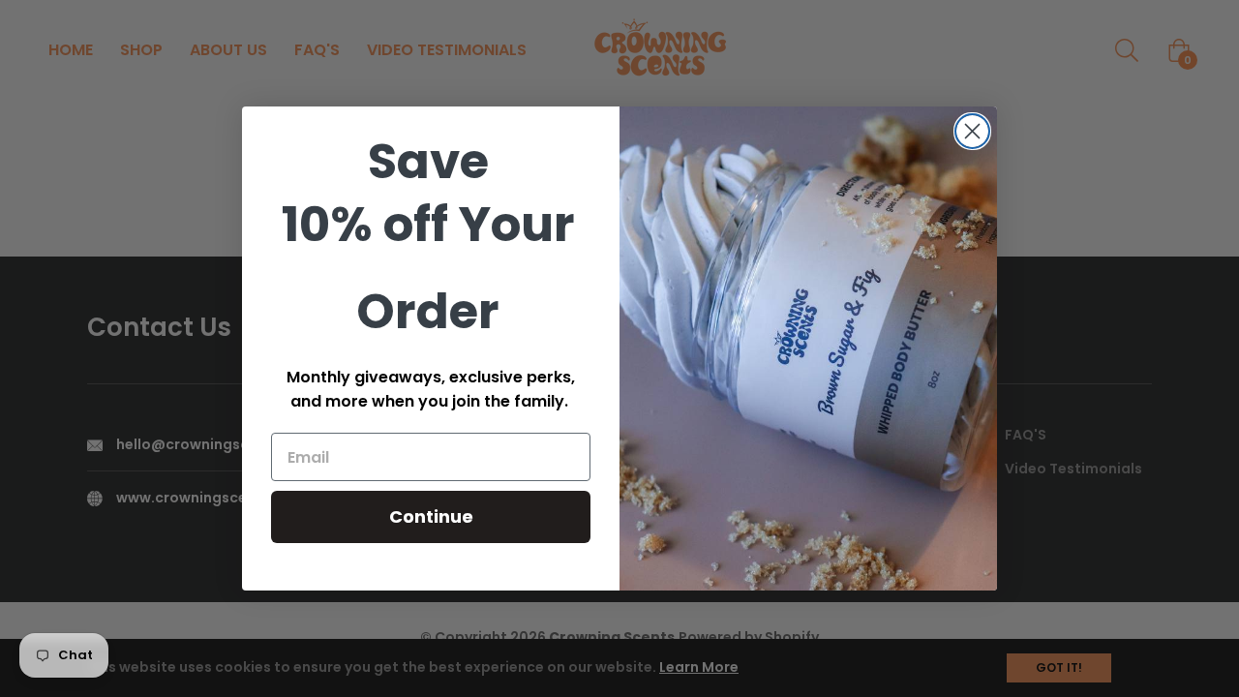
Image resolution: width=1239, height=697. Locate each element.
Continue (431, 516)
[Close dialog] (972, 131)
